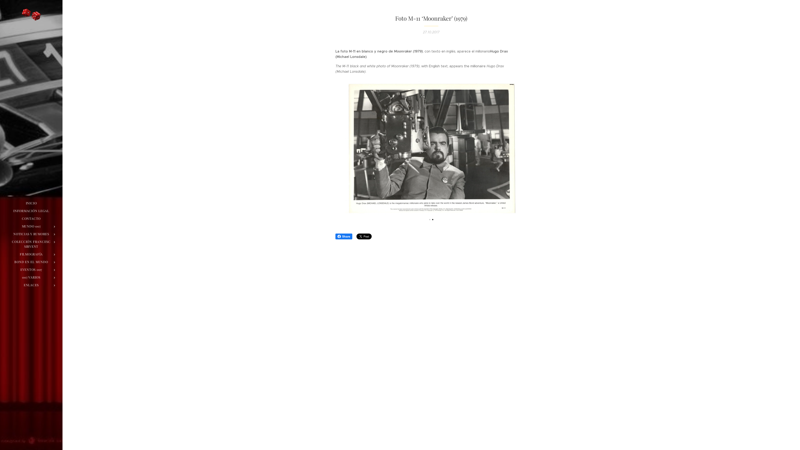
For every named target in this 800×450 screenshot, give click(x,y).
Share (346, 236)
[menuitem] (31, 203)
